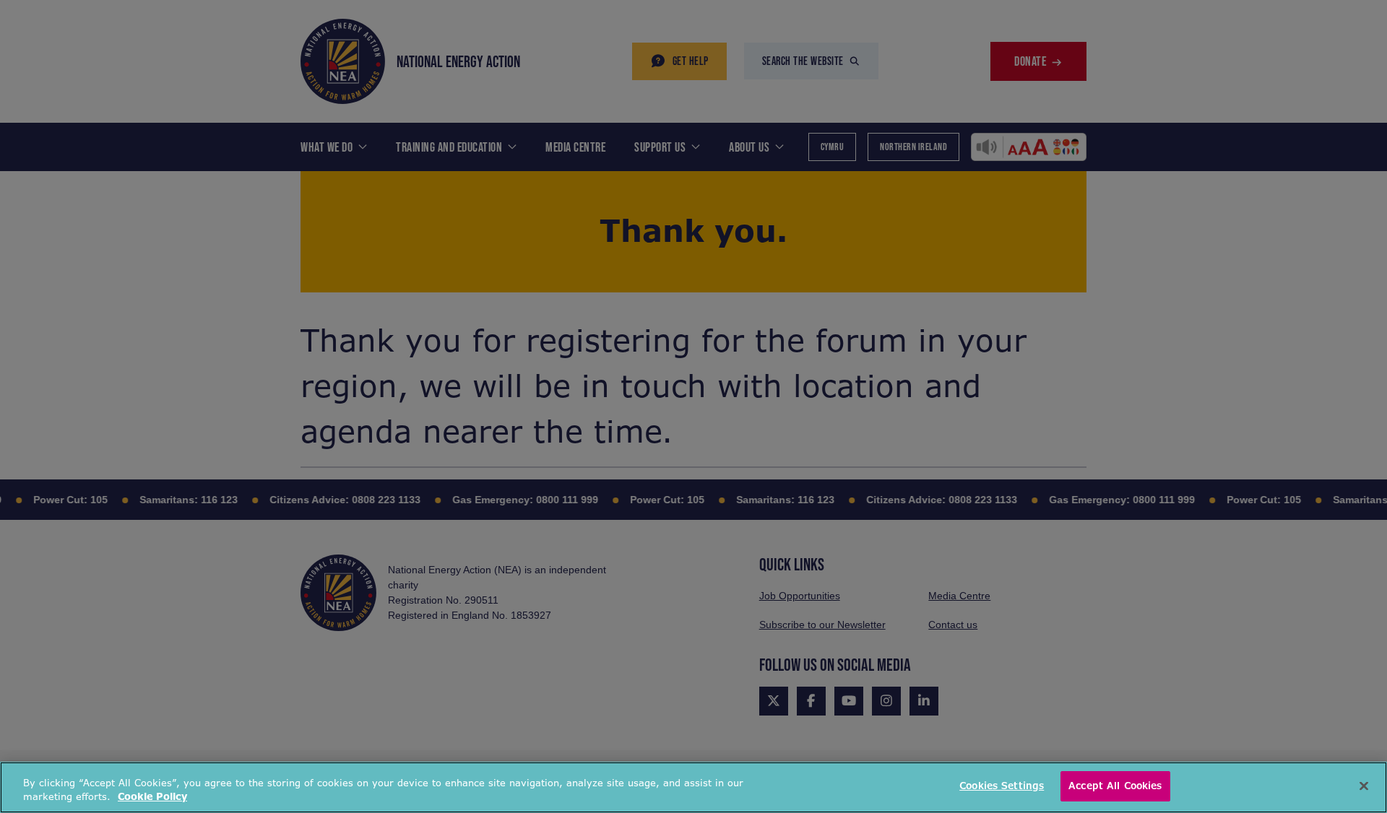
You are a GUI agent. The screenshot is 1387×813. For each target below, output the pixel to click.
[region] (693, 787)
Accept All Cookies (1115, 786)
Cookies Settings (1001, 786)
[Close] (1364, 785)
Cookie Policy (152, 797)
